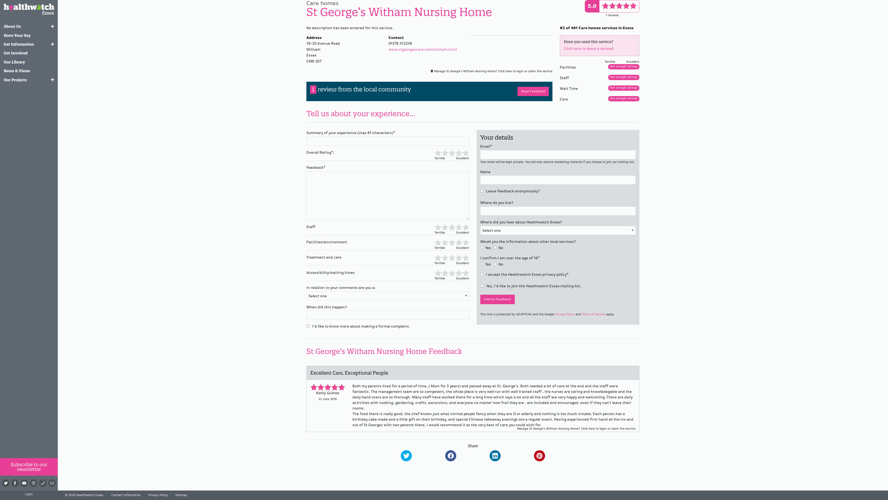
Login (29, 494)
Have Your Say (17, 35)
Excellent (465, 152)
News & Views (17, 71)
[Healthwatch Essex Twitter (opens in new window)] (5, 483)
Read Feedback (533, 91)
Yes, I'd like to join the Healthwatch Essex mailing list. (533, 286)
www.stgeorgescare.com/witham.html (422, 50)
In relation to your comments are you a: (341, 288)
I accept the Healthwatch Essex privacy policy (527, 275)
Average (451, 152)
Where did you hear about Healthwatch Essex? (521, 222)
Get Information (19, 44)
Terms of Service (593, 314)
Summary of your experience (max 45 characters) (350, 133)
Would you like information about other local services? (528, 242)
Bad (444, 152)
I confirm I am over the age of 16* (510, 258)
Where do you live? (496, 203)
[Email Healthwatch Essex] (52, 483)
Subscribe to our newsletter (29, 467)
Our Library (14, 62)
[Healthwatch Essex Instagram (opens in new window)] (33, 483)
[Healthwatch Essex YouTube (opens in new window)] (24, 483)
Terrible (438, 152)
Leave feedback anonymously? (512, 191)
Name (485, 172)
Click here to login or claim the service (525, 71)
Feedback (316, 168)
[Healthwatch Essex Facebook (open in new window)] (15, 483)
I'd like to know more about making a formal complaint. (360, 326)
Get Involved (16, 53)
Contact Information (126, 495)
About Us (12, 26)
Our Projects (15, 80)
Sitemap (181, 495)
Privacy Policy (565, 314)
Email (486, 147)
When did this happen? (326, 307)
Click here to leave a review (588, 49)
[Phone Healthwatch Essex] (42, 483)
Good (458, 152)
